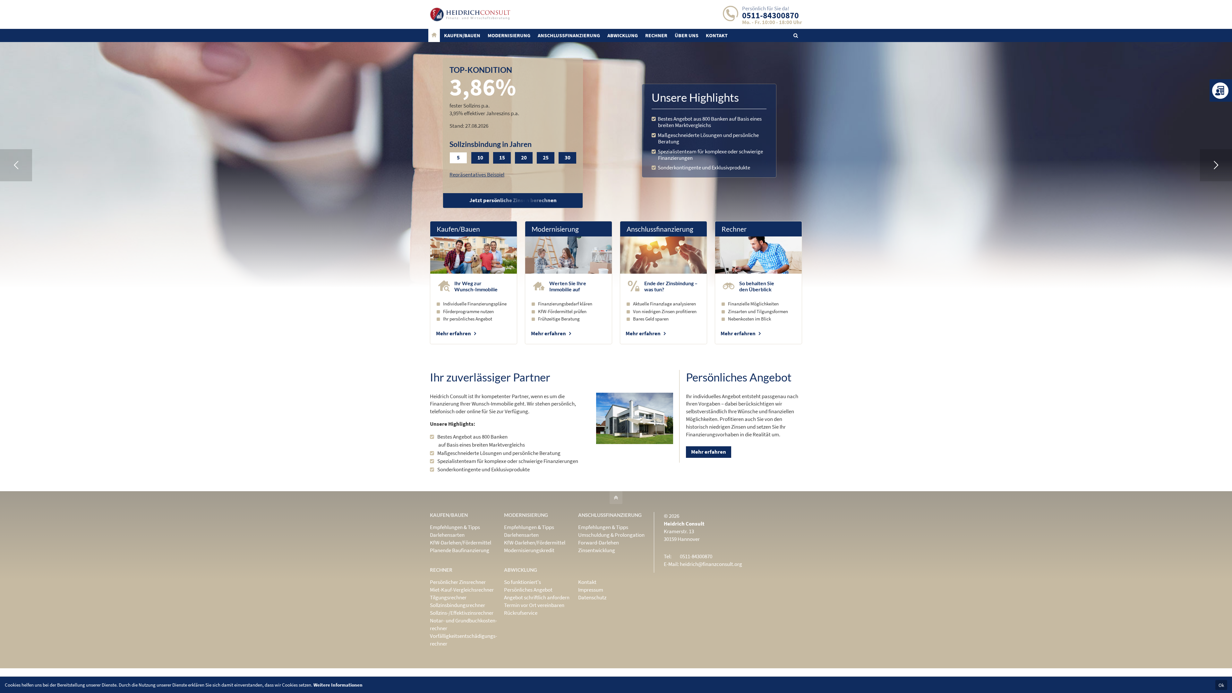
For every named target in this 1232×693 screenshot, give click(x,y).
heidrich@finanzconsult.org (711, 564)
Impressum (590, 589)
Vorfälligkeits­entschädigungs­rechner (463, 639)
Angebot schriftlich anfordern (536, 597)
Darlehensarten (447, 534)
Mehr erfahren (453, 333)
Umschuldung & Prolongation (611, 534)
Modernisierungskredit (529, 550)
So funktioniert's (522, 582)
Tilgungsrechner (448, 597)
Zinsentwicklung (596, 550)
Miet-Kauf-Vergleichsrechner (462, 589)
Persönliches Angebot (528, 589)
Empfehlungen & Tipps (455, 527)
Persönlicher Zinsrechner (458, 582)
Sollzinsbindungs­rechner (457, 605)
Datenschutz (592, 597)
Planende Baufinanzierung (459, 550)
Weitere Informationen (338, 685)
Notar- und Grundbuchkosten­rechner (463, 624)
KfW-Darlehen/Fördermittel (460, 542)
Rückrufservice (520, 612)
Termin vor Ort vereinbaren (534, 605)
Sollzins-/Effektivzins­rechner (461, 612)
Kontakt (587, 582)
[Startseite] (434, 35)
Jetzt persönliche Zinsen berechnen (513, 200)
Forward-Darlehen (598, 542)
